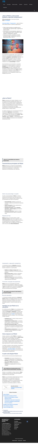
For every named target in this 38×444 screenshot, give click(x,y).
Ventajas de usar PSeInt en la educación (10, 404)
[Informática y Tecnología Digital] (3, 1)
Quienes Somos (14, 440)
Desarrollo (25, 4)
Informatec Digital (5, 23)
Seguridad (5, 7)
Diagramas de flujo (8, 398)
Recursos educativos (8, 402)
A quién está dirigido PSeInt (8, 407)
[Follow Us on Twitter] (27, 421)
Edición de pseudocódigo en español (11, 397)
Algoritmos (16, 425)
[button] (34, 10)
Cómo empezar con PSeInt (8, 405)
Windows (30, 4)
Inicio (4, 4)
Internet (15, 428)
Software (20, 4)
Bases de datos (14, 4)
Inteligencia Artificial (17, 422)
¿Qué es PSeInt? (6, 394)
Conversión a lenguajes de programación (12, 401)
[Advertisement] (12, 81)
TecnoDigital (7, 20)
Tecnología (8, 4)
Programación (13, 23)
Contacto (24, 440)
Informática (16, 427)
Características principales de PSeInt (10, 395)
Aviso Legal (20, 440)
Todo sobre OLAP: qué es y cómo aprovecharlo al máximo (12, 413)
